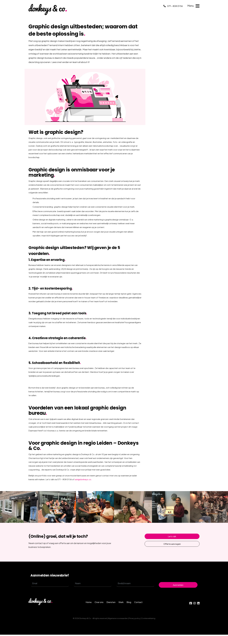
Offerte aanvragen (172, 544)
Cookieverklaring (148, 618)
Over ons (99, 602)
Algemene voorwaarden (118, 618)
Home (89, 602)
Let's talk (172, 536)
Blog (129, 602)
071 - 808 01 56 (175, 5)
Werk (121, 602)
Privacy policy (134, 618)
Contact (138, 602)
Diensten (110, 602)
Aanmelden (178, 585)
